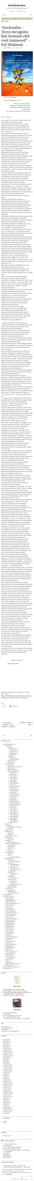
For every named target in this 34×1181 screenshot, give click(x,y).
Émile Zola (8, 906)
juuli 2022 (5, 1099)
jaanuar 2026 (6, 1050)
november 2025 (7, 1053)
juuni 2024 (5, 1075)
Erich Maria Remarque (11, 912)
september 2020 (7, 1110)
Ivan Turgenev (9, 927)
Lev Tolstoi (12, 882)
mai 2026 (5, 1044)
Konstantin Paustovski (11, 936)
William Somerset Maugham (12, 963)
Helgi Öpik (12, 792)
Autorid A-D (11, 860)
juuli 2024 (5, 1074)
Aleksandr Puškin (10, 900)
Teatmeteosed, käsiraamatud (13, 843)
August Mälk (13, 781)
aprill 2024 (5, 1078)
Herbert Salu (13, 796)
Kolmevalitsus (11, 885)
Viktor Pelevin (9, 962)
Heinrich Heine (9, 924)
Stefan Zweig (9, 956)
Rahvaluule (8, 837)
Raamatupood (6, 968)
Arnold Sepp (13, 777)
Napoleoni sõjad (14, 759)
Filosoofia (10, 833)
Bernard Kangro (14, 783)
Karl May (12, 875)
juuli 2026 (5, 1041)
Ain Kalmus (12, 772)
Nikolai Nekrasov (7, 1156)
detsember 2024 (7, 1066)
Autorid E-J (10, 863)
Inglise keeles (9, 830)
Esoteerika (8, 825)
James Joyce (13, 867)
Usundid (10, 834)
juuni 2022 (5, 1101)
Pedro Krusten (13, 813)
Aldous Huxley (9, 899)
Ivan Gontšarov (13, 878)
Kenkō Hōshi (9, 933)
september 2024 (7, 1071)
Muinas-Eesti (13, 753)
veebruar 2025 (6, 1065)
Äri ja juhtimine (11, 845)
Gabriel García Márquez (11, 918)
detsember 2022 (7, 1092)
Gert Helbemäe (13, 789)
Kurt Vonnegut (9, 938)
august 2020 (6, 1111)
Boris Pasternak (9, 909)
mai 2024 (5, 1077)
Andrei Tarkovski (10, 902)
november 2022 (7, 1093)
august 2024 (6, 1072)
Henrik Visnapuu (14, 795)
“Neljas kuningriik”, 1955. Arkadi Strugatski (13, 989)
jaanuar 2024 (6, 1081)
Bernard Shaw (9, 908)
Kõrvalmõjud (6, 894)
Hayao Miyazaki (9, 923)
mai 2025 (5, 1060)
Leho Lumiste (13, 812)
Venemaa (10, 762)
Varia (7, 960)
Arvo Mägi (12, 780)
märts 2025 (6, 1063)
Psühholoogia (11, 891)
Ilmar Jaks (12, 798)
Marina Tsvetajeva (10, 941)
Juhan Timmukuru (14, 802)
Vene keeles (9, 888)
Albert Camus (9, 897)
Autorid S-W (11, 879)
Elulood (7, 824)
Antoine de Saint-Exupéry (12, 903)
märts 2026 (6, 1047)
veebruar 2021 (6, 1107)
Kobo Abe (8, 935)
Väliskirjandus (9, 858)
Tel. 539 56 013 (4, 1029)
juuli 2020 (5, 1113)
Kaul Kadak (12, 808)
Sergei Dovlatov (9, 953)
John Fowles (9, 930)
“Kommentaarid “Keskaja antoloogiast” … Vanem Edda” (16, 1167)
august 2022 (6, 1098)
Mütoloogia (10, 839)
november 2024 (7, 1068)
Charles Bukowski (10, 911)
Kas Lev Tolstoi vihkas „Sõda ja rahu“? (12, 1015)
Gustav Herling (13, 790)
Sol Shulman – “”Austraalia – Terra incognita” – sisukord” (8, 724)
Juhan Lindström (14, 801)
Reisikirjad (8, 840)
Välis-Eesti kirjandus (12, 771)
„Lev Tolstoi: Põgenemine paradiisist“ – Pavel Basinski (16, 1018)
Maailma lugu (11, 760)
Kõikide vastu (13, 750)
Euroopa (10, 756)
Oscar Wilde (9, 948)
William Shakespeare (15, 884)
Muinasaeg (12, 757)
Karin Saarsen (13, 805)
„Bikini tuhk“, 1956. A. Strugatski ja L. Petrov (14, 995)
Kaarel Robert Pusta (15, 804)
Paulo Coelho (9, 950)
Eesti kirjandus (9, 763)
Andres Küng (13, 774)
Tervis (9, 849)
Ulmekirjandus (9, 852)
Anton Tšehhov (9, 905)
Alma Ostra (10, 765)
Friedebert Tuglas (12, 769)
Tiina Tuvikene (13, 820)
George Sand (13, 881)
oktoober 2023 (6, 1084)
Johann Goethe (9, 929)
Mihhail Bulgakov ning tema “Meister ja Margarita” (15, 990)
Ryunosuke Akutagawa (11, 951)
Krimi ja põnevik (12, 887)
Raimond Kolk (13, 816)
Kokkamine (10, 846)
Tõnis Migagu (13, 819)
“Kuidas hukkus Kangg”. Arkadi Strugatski (13, 993)
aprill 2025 (5, 1062)
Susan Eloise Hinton (15, 869)
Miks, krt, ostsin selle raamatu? (10, 966)
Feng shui (10, 828)
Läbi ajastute (13, 751)
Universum (10, 851)
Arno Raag (12, 775)
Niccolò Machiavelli (10, 944)
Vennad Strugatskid (14, 857)
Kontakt (5, 1121)
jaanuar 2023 (6, 1090)
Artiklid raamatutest (8, 744)
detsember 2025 (7, 1051)
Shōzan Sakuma (9, 954)
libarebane (7, 47)
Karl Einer (12, 807)
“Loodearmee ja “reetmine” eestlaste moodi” (14, 1165)
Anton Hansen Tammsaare (14, 766)
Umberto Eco (9, 959)
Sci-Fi (9, 855)
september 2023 (7, 1086)
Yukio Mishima (9, 965)
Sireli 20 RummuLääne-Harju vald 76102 (6, 1027)
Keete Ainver (13, 810)
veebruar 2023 (6, 1089)
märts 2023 (6, 1087)
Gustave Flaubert (10, 920)
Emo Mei (12, 784)
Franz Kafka (8, 917)
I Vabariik (12, 748)
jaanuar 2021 (6, 1108)
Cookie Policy (8, 1174)
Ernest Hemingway (10, 914)
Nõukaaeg (12, 754)
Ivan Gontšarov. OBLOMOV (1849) (11, 1017)
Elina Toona (10, 768)
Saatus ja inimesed (12, 893)
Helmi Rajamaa (13, 793)
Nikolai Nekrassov (10, 947)
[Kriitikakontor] (17, 19)
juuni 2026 (5, 1042)
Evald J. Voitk (13, 787)
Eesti (9, 747)
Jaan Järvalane (13, 799)
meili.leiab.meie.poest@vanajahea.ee (10, 1031)
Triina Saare (13, 822)
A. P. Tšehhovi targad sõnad (10, 1012)
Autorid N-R (11, 876)
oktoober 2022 (6, 1095)
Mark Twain (8, 942)
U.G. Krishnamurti (10, 957)
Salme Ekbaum (13, 818)
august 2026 (6, 1039)
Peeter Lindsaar (14, 814)
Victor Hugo (13, 870)
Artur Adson (13, 778)
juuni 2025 (5, 1059)
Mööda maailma (12, 842)
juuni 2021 (5, 1104)
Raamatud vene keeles (11, 836)
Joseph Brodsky (9, 932)
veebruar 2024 (6, 1080)
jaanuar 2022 (6, 1102)
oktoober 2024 (6, 1069)
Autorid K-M (11, 872)
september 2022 (7, 1096)
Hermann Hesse (14, 866)
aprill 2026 (5, 1045)
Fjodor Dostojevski (14, 861)
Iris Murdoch (13, 873)
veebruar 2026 (6, 1048)
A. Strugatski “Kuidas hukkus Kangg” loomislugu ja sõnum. (17, 992)
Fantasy (9, 854)
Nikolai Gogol (9, 945)
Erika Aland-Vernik (14, 786)
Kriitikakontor (17, 5)
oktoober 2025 (6, 1054)
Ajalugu (7, 745)
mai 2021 (5, 1105)
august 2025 (6, 1057)
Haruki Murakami (14, 864)
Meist (4, 1122)
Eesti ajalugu (11, 890)
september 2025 (7, 1056)
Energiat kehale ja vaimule (14, 827)
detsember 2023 (7, 1083)
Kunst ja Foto (11, 848)
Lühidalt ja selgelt (7, 896)
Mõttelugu (8, 831)
